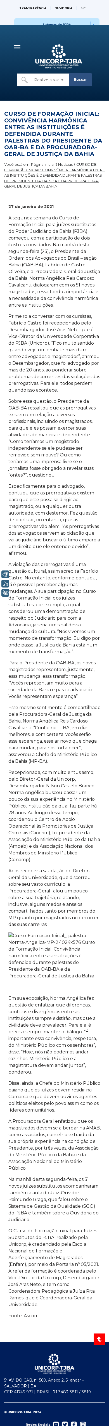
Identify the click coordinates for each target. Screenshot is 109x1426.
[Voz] (5, 584)
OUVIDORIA (63, 8)
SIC (83, 8)
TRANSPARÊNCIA (32, 8)
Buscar (80, 79)
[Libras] (5, 574)
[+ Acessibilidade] (5, 593)
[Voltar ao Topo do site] (100, 1339)
